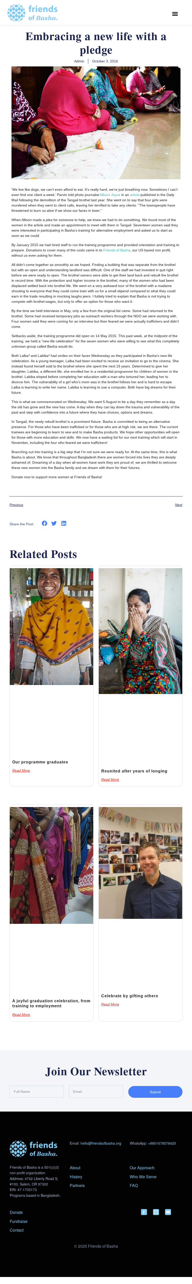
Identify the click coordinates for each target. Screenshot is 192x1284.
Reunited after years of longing (134, 771)
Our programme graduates (40, 762)
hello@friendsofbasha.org (100, 1143)
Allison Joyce (110, 195)
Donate (16, 1212)
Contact (17, 1230)
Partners (77, 1185)
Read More (21, 770)
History (76, 1176)
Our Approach (142, 1167)
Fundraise (19, 1221)
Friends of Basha (116, 250)
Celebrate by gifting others (129, 996)
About (75, 1167)
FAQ (134, 1185)
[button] (44, 523)
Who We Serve (143, 1176)
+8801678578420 (162, 1143)
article (135, 195)
